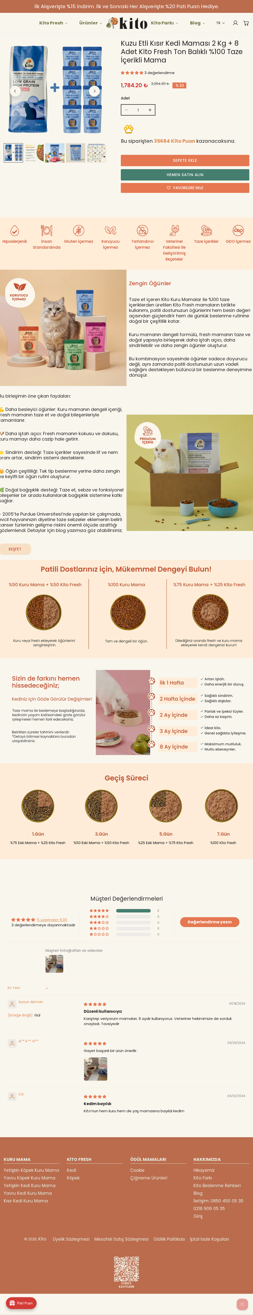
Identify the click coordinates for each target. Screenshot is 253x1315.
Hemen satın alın (185, 174)
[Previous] (15, 91)
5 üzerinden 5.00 (52, 919)
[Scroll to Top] (244, 1289)
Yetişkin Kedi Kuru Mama (30, 1186)
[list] (55, 90)
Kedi (71, 1170)
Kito (42, 1239)
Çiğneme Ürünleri (148, 1178)
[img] (95, 1004)
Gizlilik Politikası (169, 1239)
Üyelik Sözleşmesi (71, 1239)
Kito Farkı (202, 1178)
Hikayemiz (204, 1170)
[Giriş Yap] (233, 23)
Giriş (198, 1216)
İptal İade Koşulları (209, 1239)
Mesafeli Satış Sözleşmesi (121, 1239)
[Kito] (126, 23)
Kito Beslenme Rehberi (217, 1186)
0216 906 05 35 (209, 1209)
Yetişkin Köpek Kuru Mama (31, 1170)
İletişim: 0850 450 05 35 (218, 1201)
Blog (198, 1193)
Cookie (137, 1170)
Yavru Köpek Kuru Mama (29, 1178)
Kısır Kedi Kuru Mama (26, 1201)
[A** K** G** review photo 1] (95, 1069)
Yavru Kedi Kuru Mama (28, 1193)
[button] (221, 23)
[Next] (94, 91)
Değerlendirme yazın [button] (210, 922)
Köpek (73, 1178)
